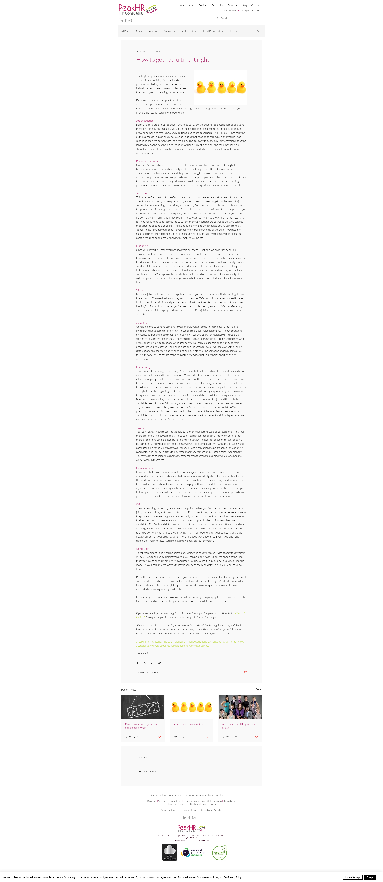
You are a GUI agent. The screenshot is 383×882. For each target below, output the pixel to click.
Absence (153, 31)
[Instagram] (130, 20)
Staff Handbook (214, 800)
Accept (370, 877)
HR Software (193, 803)
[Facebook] (125, 20)
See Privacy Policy (232, 877)
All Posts (125, 31)
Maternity (171, 803)
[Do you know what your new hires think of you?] (142, 707)
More (231, 31)
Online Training (209, 803)
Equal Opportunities (213, 31)
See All (259, 689)
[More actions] (245, 51)
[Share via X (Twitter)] (144, 663)
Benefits (139, 31)
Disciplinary (169, 31)
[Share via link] (159, 663)
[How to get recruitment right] (191, 707)
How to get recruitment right (190, 724)
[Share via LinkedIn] (152, 663)
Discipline (152, 800)
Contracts (200, 800)
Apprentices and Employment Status (239, 726)
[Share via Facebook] (137, 663)
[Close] (379, 877)
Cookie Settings (352, 877)
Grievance (163, 800)
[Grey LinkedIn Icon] (121, 20)
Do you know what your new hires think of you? (141, 726)
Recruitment (142, 653)
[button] (202, 5)
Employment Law (189, 31)
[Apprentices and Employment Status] (240, 707)
